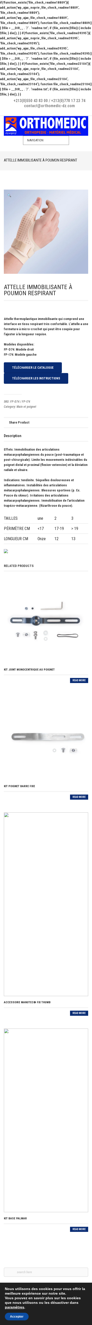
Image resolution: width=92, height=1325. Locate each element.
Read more (79, 680)
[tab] (12, 435)
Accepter (17, 1316)
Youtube (50, 112)
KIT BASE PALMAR (15, 1218)
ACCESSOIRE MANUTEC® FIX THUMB (27, 1002)
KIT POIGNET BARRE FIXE (19, 786)
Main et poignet (26, 406)
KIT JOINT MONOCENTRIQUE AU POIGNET (29, 669)
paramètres (14, 1307)
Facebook (42, 112)
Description (12, 436)
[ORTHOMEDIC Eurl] (46, 126)
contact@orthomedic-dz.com (49, 105)
